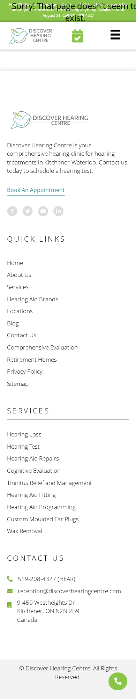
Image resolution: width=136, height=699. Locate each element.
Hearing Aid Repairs (33, 458)
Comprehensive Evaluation (42, 347)
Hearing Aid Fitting (31, 495)
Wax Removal (24, 531)
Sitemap (18, 384)
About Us (19, 275)
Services (18, 287)
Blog (13, 323)
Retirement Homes (32, 359)
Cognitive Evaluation (34, 470)
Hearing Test (23, 446)
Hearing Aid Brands (32, 299)
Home (15, 263)
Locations (20, 311)
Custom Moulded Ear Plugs (43, 519)
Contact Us (21, 335)
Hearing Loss (24, 434)
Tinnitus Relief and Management (49, 483)
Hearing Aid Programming (41, 507)
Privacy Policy (25, 371)
